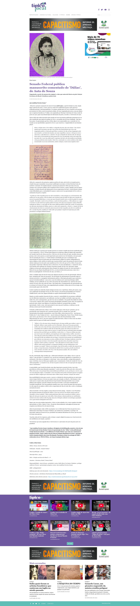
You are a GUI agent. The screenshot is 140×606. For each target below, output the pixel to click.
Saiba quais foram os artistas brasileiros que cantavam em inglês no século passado (40, 587)
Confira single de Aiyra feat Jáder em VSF (80, 513)
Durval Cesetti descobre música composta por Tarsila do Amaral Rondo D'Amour (58, 535)
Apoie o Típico (76, 15)
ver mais (70, 543)
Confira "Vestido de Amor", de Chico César (39, 513)
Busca (99, 14)
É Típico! (87, 581)
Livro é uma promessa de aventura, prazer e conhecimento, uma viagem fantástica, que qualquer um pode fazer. (68, 587)
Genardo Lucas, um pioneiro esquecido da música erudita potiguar (96, 586)
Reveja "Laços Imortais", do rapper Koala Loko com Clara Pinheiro (101, 514)
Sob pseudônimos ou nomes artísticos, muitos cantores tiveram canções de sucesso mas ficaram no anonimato (42, 594)
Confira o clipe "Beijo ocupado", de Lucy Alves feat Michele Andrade (38, 534)
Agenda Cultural (45, 15)
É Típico (62, 15)
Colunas (32, 581)
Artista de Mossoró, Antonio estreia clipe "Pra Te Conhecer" (79, 534)
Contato (50, 603)
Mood (109, 603)
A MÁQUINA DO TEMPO (68, 584)
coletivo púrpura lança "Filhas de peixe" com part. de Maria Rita (101, 534)
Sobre (68, 15)
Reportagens (34, 15)
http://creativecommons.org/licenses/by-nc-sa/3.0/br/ (62, 476)
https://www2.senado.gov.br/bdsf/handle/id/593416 (63, 471)
